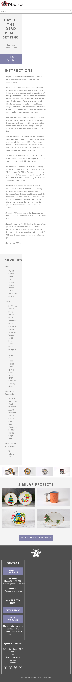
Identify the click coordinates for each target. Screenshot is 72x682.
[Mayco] (11, 5)
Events (13, 663)
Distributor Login (13, 657)
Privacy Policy (47, 678)
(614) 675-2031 (16, 581)
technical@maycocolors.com (14, 584)
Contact (13, 652)
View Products (13, 619)
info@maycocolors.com (13, 591)
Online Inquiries (13, 571)
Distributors (13, 610)
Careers (13, 660)
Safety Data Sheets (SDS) (13, 649)
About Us (13, 655)
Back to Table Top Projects (36, 538)
